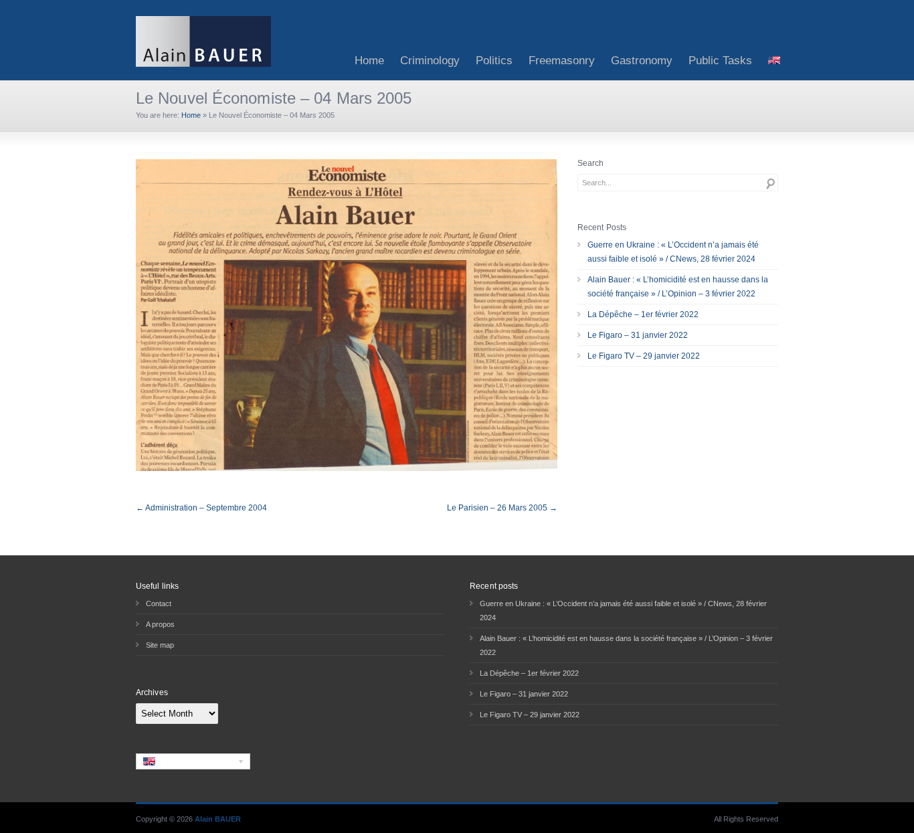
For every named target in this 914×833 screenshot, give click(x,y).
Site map (160, 645)
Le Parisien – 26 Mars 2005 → (502, 508)
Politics (494, 60)
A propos (160, 624)
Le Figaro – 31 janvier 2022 (637, 335)
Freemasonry (562, 60)
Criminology (430, 60)
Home (369, 60)
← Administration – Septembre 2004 (201, 508)
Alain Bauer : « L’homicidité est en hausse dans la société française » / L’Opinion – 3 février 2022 (677, 286)
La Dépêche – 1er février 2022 (643, 314)
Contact (158, 603)
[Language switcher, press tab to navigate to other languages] (193, 761)
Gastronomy (641, 60)
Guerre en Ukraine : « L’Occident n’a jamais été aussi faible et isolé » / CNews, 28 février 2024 (673, 252)
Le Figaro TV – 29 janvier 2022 (643, 356)
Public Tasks (720, 60)
